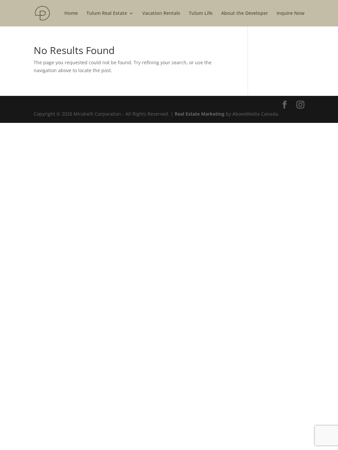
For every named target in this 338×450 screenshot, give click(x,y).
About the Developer (244, 13)
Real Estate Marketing (199, 114)
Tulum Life (201, 13)
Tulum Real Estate (106, 13)
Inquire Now (290, 13)
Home (71, 13)
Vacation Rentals (161, 13)
